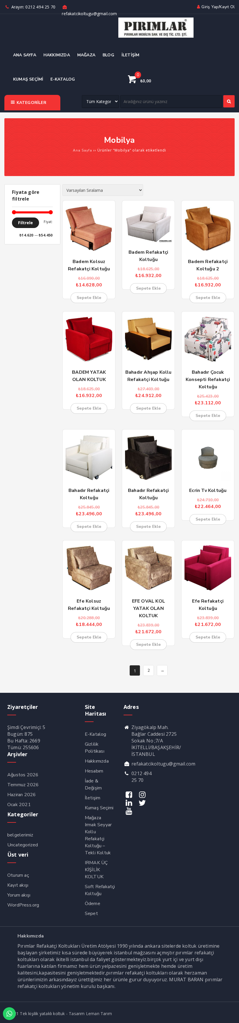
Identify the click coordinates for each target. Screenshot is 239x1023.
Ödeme (92, 903)
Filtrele (25, 222)
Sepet (91, 913)
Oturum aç (18, 875)
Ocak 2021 (19, 804)
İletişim (93, 798)
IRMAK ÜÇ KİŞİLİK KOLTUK (96, 870)
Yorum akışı (18, 895)
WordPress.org (23, 905)
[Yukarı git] (229, 1013)
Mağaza (93, 818)
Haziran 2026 (21, 794)
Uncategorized (22, 845)
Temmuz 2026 (23, 785)
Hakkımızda (97, 761)
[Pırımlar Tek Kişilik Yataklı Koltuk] (156, 36)
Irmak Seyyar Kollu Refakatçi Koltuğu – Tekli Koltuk (98, 839)
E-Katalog (95, 734)
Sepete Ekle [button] (89, 297)
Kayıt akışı (17, 885)
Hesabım (94, 771)
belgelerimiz (20, 835)
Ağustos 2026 (22, 775)
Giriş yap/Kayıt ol (218, 7)
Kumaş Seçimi (99, 808)
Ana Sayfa (82, 150)
